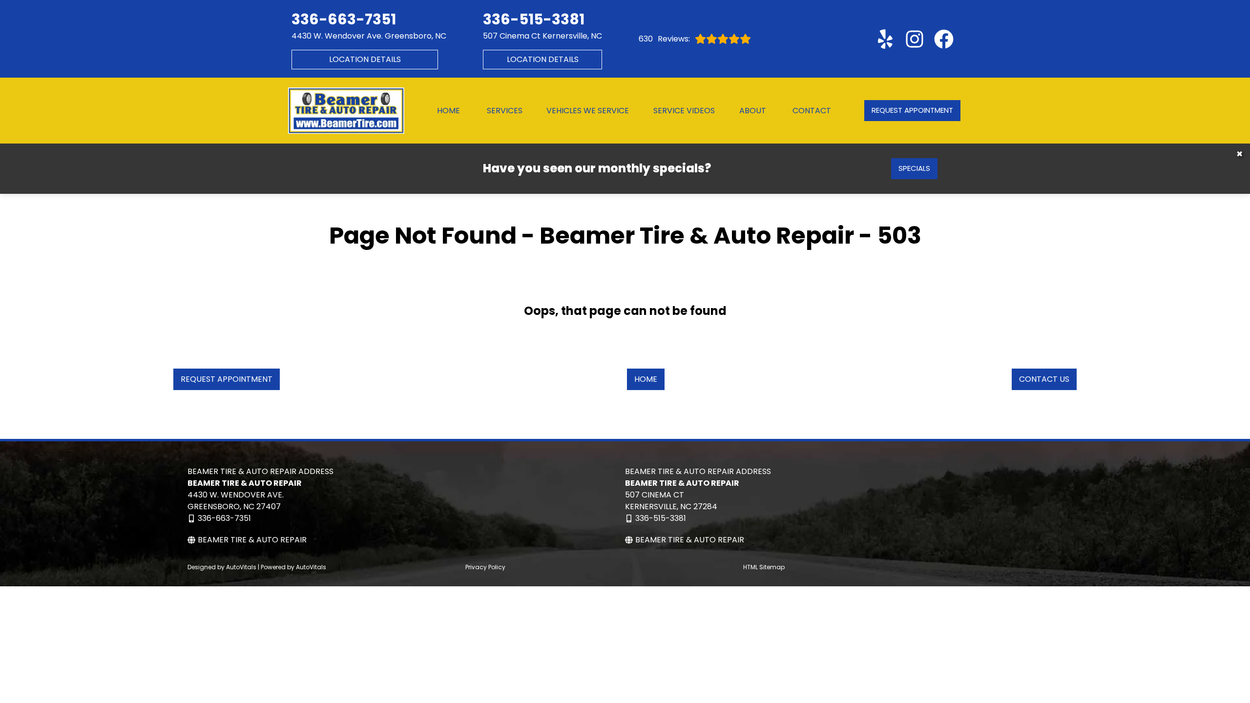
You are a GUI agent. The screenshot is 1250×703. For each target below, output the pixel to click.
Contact (811, 110)
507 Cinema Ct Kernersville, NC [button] (542, 35)
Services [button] (504, 110)
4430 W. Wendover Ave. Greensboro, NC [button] (369, 35)
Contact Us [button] (1044, 379)
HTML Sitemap (764, 567)
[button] (885, 39)
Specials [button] (914, 168)
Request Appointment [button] (912, 110)
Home (448, 110)
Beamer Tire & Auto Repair (252, 539)
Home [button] (645, 379)
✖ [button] (1239, 154)
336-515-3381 (660, 518)
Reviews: (664, 39)
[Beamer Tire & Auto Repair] (346, 110)
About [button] (752, 110)
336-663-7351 (224, 518)
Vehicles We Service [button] (587, 110)
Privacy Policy (485, 567)
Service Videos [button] (684, 110)
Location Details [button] (365, 59)
